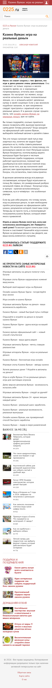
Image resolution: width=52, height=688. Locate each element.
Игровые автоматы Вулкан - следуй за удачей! (25, 392)
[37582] (8, 626)
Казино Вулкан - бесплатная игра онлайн (23, 360)
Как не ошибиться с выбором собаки (21, 530)
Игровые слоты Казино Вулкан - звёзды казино (26, 364)
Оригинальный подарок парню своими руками (22, 595)
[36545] (8, 639)
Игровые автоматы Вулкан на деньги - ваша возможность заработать (24, 306)
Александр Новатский (28, 45)
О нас (24, 679)
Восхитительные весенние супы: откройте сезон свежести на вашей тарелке (17, 641)
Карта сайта (24, 676)
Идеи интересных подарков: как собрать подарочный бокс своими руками (19, 582)
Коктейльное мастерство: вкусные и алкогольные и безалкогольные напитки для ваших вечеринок (19, 613)
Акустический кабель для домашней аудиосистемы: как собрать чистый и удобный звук (24, 469)
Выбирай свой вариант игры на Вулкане (22, 287)
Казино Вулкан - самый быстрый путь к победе (25, 312)
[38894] (8, 610)
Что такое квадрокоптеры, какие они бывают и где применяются (24, 455)
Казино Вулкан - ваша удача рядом (20, 340)
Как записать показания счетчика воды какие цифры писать (23, 506)
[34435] (8, 594)
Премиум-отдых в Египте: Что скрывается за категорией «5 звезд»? (24, 519)
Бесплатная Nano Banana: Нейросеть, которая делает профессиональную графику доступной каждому (24, 440)
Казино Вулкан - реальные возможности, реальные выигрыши (22, 411)
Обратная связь (24, 673)
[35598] (8, 570)
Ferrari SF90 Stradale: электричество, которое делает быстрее (23, 482)
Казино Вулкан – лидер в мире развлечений (24, 425)
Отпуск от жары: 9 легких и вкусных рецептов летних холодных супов (17, 628)
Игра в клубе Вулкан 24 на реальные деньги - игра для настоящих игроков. (25, 378)
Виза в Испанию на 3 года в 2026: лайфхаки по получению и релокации (24, 494)
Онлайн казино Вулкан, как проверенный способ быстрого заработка (23, 419)
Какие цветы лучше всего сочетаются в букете (24, 570)
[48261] (8, 581)
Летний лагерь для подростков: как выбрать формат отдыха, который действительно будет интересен (24, 543)
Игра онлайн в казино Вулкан (17, 299)
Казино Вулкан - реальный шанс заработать (24, 405)
